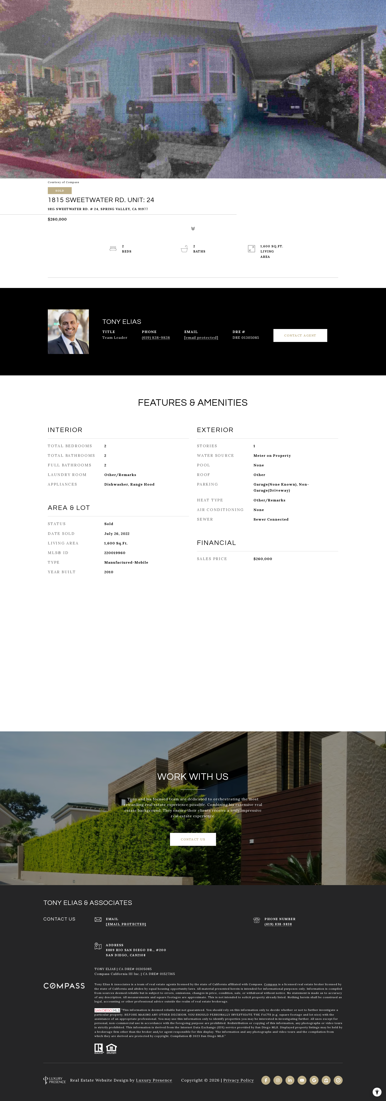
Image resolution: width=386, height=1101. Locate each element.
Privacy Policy (238, 1080)
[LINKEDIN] (289, 1080)
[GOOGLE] (314, 1080)
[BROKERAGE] (338, 1080)
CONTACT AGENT (300, 335)
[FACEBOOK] (265, 1080)
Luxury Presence (154, 1080)
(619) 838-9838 (156, 337)
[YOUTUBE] (302, 1080)
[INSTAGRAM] (277, 1080)
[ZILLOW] (326, 1080)
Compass (270, 984)
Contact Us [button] (193, 839)
